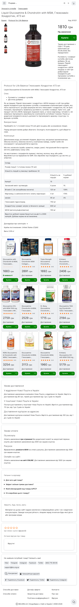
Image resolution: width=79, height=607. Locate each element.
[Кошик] (73, 3)
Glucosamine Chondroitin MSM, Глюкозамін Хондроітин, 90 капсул (47, 357)
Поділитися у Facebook (16, 580)
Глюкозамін (23, 9)
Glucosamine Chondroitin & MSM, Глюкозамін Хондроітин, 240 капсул (29, 310)
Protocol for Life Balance (18, 20)
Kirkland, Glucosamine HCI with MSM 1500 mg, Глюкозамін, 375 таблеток (66, 357)
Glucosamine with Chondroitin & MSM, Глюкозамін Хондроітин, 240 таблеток (10, 263)
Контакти (55, 590)
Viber (7, 563)
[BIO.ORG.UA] (4, 3)
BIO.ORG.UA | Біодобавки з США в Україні (35, 604)
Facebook (32, 563)
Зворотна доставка (35, 594)
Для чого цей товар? (14, 480)
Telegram (14, 563)
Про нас (55, 594)
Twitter (40, 563)
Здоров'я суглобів (8, 9)
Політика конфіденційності (38, 598)
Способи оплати (9, 594)
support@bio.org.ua (12, 567)
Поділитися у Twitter (37, 580)
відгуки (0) (22, 531)
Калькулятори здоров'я (31, 574)
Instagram (23, 563)
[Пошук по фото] (65, 3)
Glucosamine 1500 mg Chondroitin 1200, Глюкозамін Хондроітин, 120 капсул (66, 310)
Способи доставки (10, 590)
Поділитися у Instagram (58, 580)
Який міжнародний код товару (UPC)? (21, 489)
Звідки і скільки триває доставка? (20, 484)
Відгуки (55, 598)
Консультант (12, 573)
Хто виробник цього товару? (17, 493)
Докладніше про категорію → (16, 224)
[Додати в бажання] (74, 38)
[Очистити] (69, 3)
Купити (64, 38)
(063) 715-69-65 (51, 563)
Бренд (3, 20)
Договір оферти (33, 590)
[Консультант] (74, 602)
